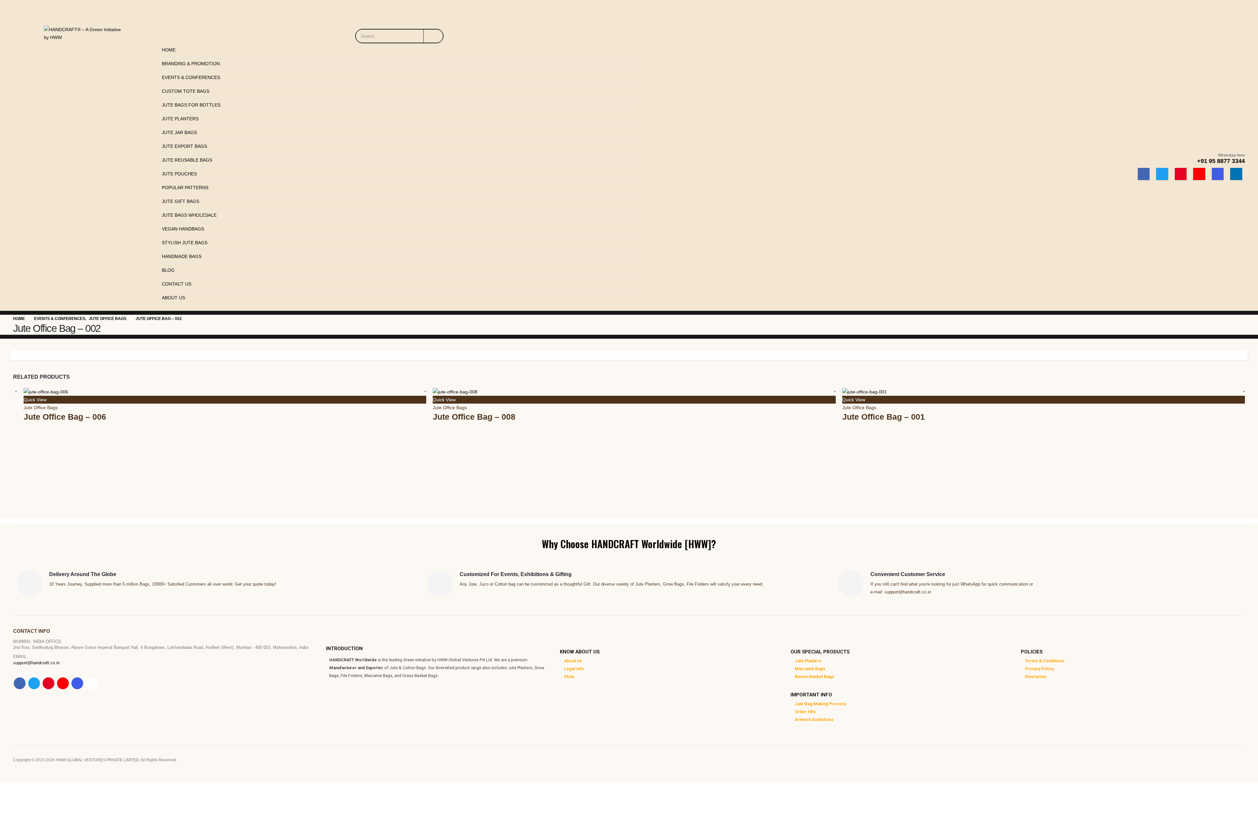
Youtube (63, 683)
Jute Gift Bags (180, 201)
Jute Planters (180, 118)
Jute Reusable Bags (187, 160)
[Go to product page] (225, 391)
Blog (168, 270)
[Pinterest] (1181, 174)
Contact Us (176, 284)
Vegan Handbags (183, 228)
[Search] (433, 36)
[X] (1162, 174)
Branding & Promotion (191, 63)
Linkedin (92, 683)
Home (169, 49)
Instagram (77, 683)
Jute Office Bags (41, 407)
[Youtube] (1199, 174)
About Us (173, 297)
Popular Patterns (185, 187)
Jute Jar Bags (179, 132)
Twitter (34, 683)
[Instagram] (1218, 174)
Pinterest (48, 683)
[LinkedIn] (1236, 174)
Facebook (20, 683)
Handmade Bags (181, 256)
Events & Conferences (191, 77)
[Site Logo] (85, 31)
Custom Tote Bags (185, 91)
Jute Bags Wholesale (189, 215)
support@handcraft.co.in (36, 663)
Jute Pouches (179, 173)
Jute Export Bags (184, 146)
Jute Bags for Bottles (191, 105)
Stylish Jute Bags (184, 242)
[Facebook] (1144, 174)
